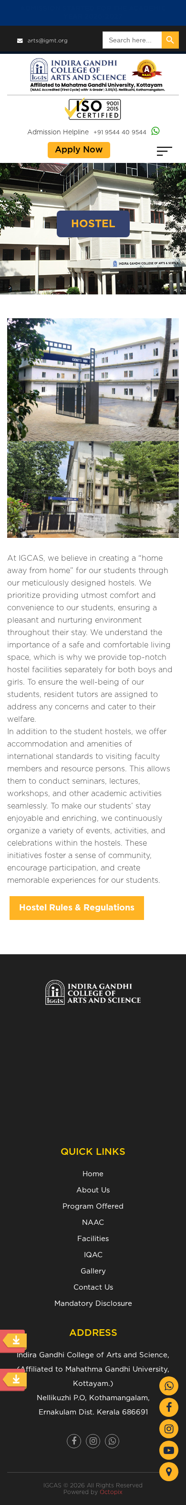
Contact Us (93, 1287)
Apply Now (79, 150)
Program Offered (93, 1206)
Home (93, 1174)
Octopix (111, 1492)
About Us (93, 1190)
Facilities (93, 1238)
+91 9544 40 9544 (119, 132)
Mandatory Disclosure (93, 1303)
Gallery (93, 1271)
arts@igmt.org (48, 40)
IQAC (93, 1255)
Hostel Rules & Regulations (76, 908)
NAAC (93, 1222)
